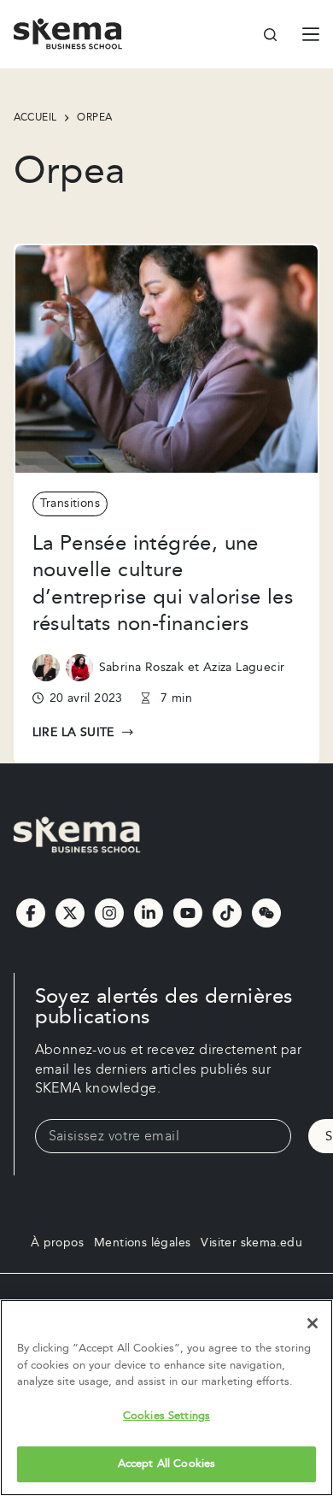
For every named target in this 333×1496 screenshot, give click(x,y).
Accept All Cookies (166, 1463)
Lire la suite (74, 733)
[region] (166, 1397)
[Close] (312, 1323)
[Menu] (310, 34)
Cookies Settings (166, 1415)
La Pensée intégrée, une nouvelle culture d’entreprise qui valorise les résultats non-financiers (163, 583)
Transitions (70, 503)
